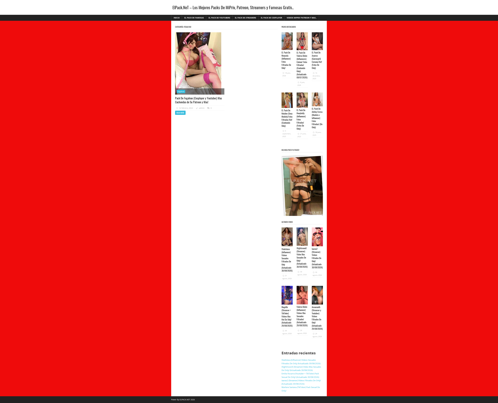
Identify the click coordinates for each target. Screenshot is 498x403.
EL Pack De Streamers (245, 17)
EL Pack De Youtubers (219, 17)
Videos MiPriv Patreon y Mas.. (302, 17)
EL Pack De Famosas (194, 17)
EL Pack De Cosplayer (271, 17)
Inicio (177, 17)
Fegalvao (181, 91)
